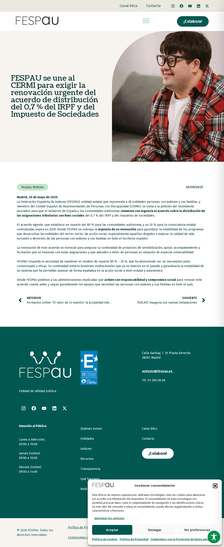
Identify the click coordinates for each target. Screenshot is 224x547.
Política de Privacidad (134, 539)
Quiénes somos (91, 429)
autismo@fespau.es (157, 371)
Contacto (153, 6)
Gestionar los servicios (109, 518)
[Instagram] (173, 6)
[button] (215, 486)
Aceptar (112, 530)
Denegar (154, 530)
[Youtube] (190, 6)
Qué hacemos (90, 479)
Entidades (87, 439)
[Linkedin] (198, 6)
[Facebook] (181, 6)
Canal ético (128, 6)
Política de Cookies (104, 539)
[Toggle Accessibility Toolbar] (214, 537)
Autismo (86, 449)
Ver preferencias (197, 530)
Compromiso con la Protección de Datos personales (183, 539)
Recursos (87, 459)
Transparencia (90, 469)
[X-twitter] (207, 6)
